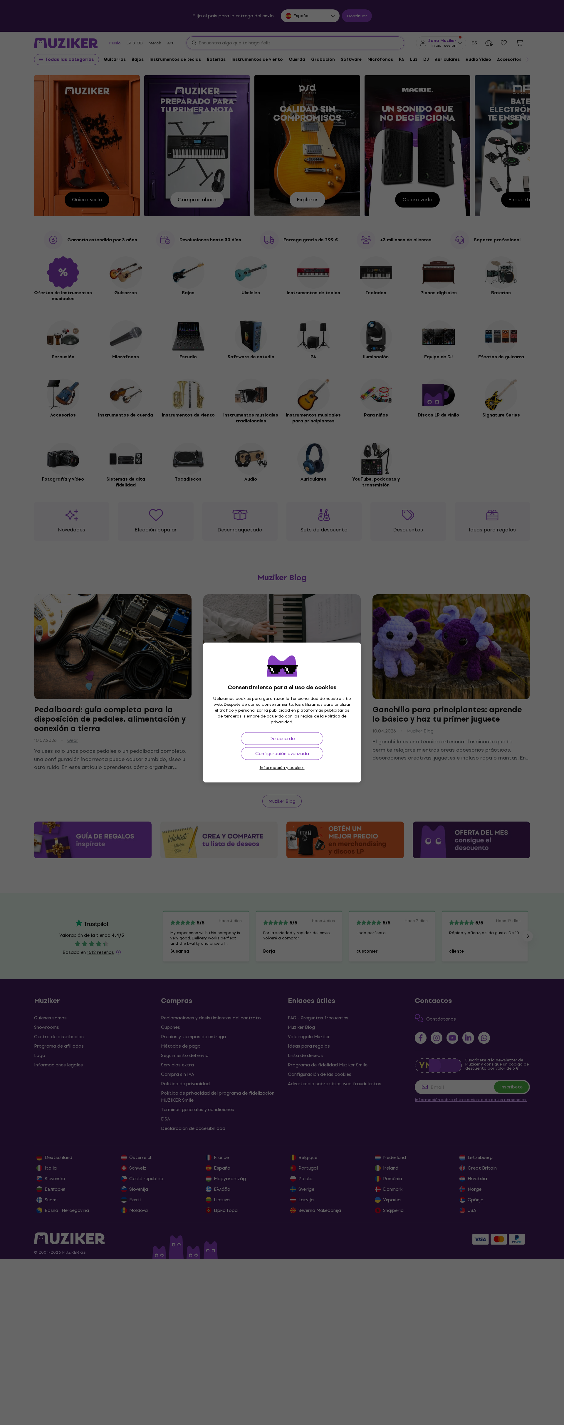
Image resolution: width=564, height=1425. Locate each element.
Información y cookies (282, 768)
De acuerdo (282, 738)
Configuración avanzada (282, 753)
